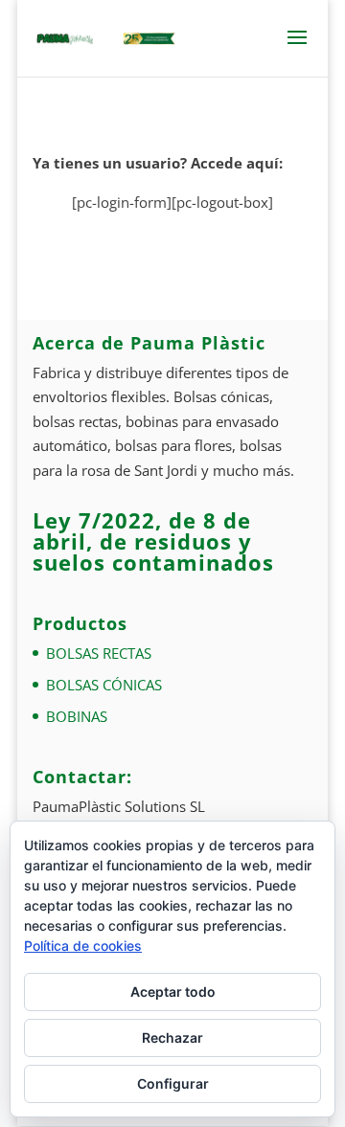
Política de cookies (83, 945)
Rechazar (172, 1037)
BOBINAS (76, 716)
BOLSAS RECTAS (98, 653)
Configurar (173, 1083)
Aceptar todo (173, 991)
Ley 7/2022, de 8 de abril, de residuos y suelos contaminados (153, 541)
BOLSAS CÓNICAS (104, 684)
